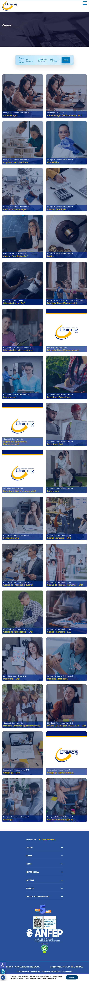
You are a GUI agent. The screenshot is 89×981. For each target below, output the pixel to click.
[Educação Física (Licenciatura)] (22, 330)
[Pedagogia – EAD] (22, 753)
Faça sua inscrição (48, 839)
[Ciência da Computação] (22, 189)
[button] (3, 965)
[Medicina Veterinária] (66, 659)
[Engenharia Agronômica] (66, 377)
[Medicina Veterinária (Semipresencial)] (22, 706)
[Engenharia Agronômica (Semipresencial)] (22, 424)
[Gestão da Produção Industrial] (22, 565)
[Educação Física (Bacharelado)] (66, 283)
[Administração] (22, 96)
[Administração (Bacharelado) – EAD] (66, 96)
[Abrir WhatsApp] (83, 975)
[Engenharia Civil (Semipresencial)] (22, 471)
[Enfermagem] (22, 377)
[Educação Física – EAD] (22, 283)
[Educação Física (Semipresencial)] (66, 330)
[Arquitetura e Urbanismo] (22, 142)
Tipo (27, 59)
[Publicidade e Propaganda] (66, 800)
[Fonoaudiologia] (22, 518)
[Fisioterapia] (66, 471)
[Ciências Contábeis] (66, 189)
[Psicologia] (22, 800)
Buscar (66, 60)
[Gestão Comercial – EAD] (66, 518)
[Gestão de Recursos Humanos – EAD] (66, 565)
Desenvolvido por (58, 967)
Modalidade (42, 59)
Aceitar (71, 977)
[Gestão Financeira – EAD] (66, 612)
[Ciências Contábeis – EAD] (22, 236)
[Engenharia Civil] (66, 424)
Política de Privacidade (28, 978)
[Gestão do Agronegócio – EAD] (22, 612)
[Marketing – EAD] (22, 659)
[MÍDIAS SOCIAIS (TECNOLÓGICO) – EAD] (66, 706)
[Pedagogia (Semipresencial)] (66, 753)
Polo (52, 59)
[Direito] (66, 236)
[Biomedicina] (66, 142)
